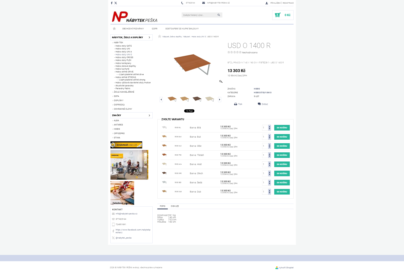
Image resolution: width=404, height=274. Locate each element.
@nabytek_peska (123, 238)
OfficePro (119, 133)
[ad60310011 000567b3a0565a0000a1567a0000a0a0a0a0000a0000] (164, 127)
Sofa (116, 96)
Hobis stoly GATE (124, 46)
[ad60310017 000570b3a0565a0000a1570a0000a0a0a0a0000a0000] (164, 164)
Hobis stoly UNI (123, 48)
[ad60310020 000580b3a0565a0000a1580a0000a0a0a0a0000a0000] (164, 173)
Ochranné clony (123, 109)
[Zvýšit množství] (269, 126)
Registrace (288, 3)
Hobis (117, 129)
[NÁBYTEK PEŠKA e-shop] (134, 16)
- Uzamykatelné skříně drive (131, 74)
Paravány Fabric (123, 88)
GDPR (154, 28)
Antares (118, 125)
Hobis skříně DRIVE (125, 72)
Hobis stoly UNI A (124, 51)
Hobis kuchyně (122, 69)
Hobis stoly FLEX (123, 60)
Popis (162, 206)
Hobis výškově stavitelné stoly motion (133, 82)
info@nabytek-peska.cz (126, 213)
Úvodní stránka (114, 29)
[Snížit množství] (269, 129)
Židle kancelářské (124, 92)
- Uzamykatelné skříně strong (131, 80)
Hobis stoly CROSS (124, 57)
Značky (116, 115)
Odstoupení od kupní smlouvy (182, 28)
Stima (117, 137)
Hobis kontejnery (123, 63)
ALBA (116, 120)
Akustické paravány (125, 85)
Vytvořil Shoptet (286, 267)
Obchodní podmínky (133, 28)
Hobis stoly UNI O (124, 54)
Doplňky (118, 100)
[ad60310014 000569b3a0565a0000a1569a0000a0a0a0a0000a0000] (164, 182)
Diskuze (175, 206)
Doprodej (119, 104)
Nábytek (118, 42)
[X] (117, 3)
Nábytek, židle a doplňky (127, 37)
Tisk (240, 104)
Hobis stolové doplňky (126, 66)
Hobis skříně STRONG (126, 77)
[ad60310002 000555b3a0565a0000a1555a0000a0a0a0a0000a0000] (164, 145)
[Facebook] (112, 3)
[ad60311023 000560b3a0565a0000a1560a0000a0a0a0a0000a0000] (164, 191)
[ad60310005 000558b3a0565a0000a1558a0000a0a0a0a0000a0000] (164, 155)
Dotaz (265, 104)
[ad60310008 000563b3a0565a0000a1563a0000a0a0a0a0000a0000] (164, 136)
